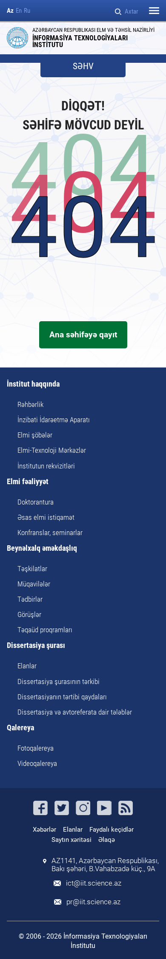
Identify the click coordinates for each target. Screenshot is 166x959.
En (19, 11)
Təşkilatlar (32, 568)
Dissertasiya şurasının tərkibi (58, 681)
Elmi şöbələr (34, 435)
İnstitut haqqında (33, 384)
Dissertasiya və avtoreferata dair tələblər (74, 712)
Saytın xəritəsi (72, 840)
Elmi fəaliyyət (28, 482)
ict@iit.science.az (93, 883)
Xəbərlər (44, 829)
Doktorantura (35, 502)
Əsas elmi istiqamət (45, 517)
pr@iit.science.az (93, 902)
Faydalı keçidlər (111, 829)
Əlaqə (106, 840)
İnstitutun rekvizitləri (46, 466)
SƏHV (83, 66)
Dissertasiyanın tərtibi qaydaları (62, 697)
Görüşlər (29, 614)
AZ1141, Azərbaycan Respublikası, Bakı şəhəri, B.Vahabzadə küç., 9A (105, 865)
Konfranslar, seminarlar (50, 532)
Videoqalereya (37, 763)
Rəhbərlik (30, 404)
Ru (27, 11)
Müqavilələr (33, 584)
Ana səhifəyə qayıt (83, 334)
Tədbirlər (30, 599)
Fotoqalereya (35, 748)
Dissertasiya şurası (36, 646)
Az (10, 11)
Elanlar (27, 666)
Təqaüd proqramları (44, 629)
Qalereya (20, 728)
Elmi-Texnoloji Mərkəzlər (51, 450)
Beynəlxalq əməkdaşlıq (42, 548)
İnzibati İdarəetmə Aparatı (53, 419)
